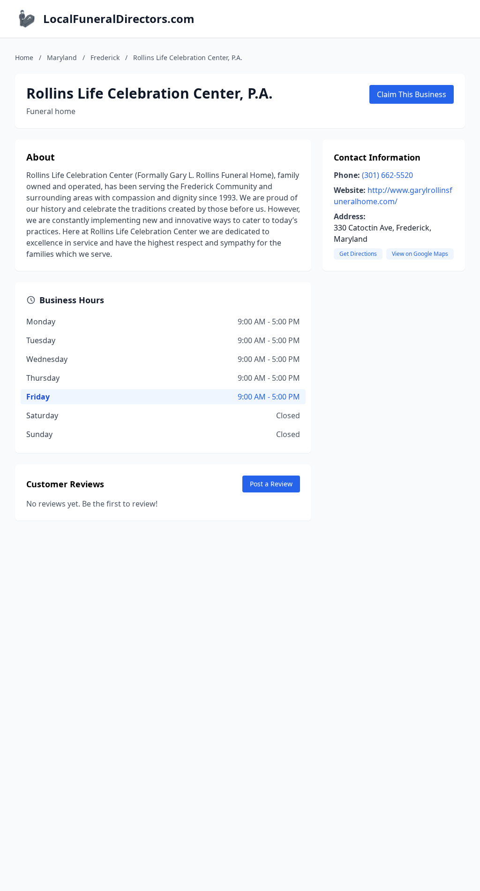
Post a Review (271, 483)
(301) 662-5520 (387, 175)
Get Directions (358, 254)
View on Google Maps (420, 254)
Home (24, 57)
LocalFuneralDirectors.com (119, 18)
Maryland (62, 57)
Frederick (105, 57)
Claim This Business (411, 94)
